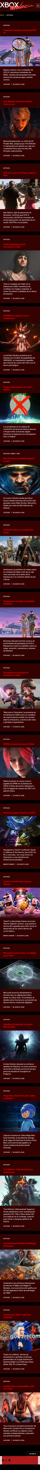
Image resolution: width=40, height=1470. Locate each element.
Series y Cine (15, 453)
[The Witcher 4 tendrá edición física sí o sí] (20, 123)
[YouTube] (9, 1460)
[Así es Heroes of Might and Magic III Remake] (20, 1265)
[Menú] (38, 6)
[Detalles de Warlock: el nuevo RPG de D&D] (20, 1046)
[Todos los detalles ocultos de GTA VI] (20, 51)
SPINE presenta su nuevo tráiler (18, 744)
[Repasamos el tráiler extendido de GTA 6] (20, 622)
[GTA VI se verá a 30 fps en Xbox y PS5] (20, 194)
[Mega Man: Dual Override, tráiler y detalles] (20, 1117)
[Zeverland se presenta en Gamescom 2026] (20, 694)
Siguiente (32, 1454)
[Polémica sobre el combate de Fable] (20, 551)
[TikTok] (6, 1460)
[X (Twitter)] (3, 1460)
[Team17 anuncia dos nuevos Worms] (20, 903)
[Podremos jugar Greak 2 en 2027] (20, 831)
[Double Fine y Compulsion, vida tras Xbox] (20, 1407)
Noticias (6, 25)
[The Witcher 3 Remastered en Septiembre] (20, 1191)
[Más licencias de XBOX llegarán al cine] (20, 480)
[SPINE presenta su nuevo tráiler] (20, 763)
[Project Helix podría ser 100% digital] (20, 408)
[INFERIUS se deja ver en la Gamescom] (20, 337)
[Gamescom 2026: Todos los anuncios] (20, 1336)
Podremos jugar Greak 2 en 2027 (19, 813)
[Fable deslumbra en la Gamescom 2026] (20, 265)
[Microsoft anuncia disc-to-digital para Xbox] (20, 974)
